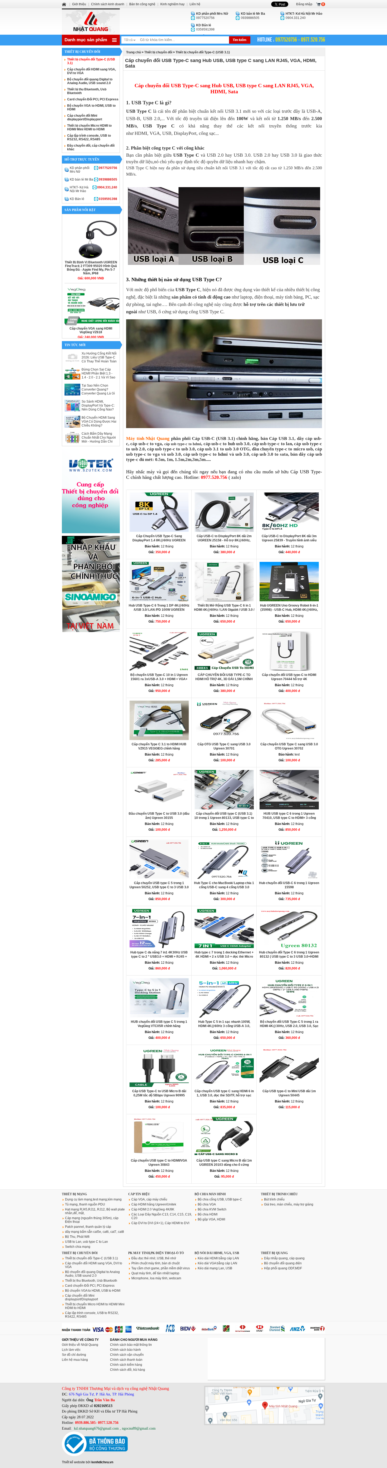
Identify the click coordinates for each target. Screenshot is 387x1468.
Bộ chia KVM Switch (212, 1209)
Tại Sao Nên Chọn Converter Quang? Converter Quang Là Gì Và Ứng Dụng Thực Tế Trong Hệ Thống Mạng (98, 393)
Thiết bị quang (274, 1253)
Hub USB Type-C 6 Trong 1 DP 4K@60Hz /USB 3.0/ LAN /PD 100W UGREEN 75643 (159, 610)
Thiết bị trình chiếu (279, 1194)
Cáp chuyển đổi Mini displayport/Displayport (84, 117)
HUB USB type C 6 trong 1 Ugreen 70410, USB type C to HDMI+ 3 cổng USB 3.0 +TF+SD (289, 818)
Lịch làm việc (71, 1350)
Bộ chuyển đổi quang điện (283, 1263)
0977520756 (212, 16)
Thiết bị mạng (74, 1194)
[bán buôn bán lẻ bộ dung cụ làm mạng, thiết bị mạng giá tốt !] (193, 1332)
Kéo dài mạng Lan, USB (215, 1268)
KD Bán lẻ (93, 199)
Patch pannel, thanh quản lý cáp (88, 1227)
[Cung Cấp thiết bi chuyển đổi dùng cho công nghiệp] (91, 532)
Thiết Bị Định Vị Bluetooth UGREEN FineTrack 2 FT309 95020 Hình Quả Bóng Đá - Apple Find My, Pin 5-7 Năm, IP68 (91, 267)
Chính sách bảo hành (125, 1350)
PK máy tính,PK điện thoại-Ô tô (156, 1253)
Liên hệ (195, 4)
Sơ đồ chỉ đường (74, 1355)
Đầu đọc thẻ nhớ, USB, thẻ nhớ (153, 1258)
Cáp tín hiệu (139, 1194)
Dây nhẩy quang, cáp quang (284, 1258)
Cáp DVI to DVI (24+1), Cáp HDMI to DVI (160, 1223)
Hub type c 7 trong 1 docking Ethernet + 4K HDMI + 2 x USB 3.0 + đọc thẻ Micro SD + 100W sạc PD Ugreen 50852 (224, 957)
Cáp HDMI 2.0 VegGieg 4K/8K (152, 1209)
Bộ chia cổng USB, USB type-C (220, 1199)
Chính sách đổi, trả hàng (127, 1370)
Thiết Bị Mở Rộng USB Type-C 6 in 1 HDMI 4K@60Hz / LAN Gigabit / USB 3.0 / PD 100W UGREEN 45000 (224, 610)
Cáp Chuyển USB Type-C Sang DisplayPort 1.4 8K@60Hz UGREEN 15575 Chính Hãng (159, 540)
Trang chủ (133, 52)
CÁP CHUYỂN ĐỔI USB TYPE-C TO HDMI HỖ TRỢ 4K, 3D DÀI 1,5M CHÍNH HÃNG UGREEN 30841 (224, 679)
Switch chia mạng (77, 1247)
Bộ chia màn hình (210, 1194)
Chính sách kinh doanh (107, 4)
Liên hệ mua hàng (75, 1360)
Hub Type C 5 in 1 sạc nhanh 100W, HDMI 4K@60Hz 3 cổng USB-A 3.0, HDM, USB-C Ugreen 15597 (224, 1026)
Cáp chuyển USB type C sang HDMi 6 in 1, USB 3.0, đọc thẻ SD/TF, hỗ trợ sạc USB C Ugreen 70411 (224, 1095)
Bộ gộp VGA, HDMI (211, 1219)
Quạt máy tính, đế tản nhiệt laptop (155, 1273)
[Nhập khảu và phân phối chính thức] (91, 631)
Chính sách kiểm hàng (126, 1365)
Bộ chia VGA (207, 1204)
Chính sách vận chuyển (127, 1355)
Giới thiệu (79, 4)
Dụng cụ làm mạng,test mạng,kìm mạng (93, 1199)
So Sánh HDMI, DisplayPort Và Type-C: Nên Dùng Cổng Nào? (98, 405)
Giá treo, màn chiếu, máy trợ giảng (288, 1204)
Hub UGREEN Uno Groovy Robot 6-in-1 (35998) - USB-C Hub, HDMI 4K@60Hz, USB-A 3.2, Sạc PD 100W (289, 610)
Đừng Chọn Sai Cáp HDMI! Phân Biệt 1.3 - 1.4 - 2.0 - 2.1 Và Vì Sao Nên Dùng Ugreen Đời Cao (98, 377)
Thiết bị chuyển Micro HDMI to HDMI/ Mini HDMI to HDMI (89, 127)
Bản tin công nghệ (142, 4)
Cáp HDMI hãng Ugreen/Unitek (153, 1204)
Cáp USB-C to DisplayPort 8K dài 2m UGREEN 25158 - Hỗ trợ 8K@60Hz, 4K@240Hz (224, 540)
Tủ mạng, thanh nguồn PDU (85, 1204)
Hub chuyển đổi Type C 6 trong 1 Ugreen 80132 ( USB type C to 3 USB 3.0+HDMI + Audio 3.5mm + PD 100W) (289, 957)
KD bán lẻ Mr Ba (93, 179)
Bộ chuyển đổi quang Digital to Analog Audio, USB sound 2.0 (89, 81)
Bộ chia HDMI (207, 1214)
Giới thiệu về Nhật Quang (80, 1345)
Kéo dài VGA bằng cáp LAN (217, 1263)
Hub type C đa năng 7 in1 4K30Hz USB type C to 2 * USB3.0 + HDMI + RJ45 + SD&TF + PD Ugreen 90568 (159, 957)
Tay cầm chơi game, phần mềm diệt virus (160, 1268)
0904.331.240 (304, 16)
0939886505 (253, 16)
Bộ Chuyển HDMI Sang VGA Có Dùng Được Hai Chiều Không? (99, 421)
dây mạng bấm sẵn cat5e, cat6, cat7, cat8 (94, 1232)
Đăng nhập (304, 4)
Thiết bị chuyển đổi (158, 52)
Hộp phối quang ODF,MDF (283, 1268)
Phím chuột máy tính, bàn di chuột (155, 1263)
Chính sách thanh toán (126, 1360)
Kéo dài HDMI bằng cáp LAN (218, 1258)
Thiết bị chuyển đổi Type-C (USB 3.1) (203, 52)
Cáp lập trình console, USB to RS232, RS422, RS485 (89, 137)
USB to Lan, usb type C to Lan (86, 1242)
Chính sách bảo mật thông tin (131, 1345)
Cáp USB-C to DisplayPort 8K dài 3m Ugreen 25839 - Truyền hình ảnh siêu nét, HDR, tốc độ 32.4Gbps (289, 540)
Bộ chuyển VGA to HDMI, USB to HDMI (92, 1290)
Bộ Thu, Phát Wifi (77, 1237)
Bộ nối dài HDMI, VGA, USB (217, 1253)
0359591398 (205, 27)
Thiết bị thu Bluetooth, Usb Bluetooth (91, 1280)
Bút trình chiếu (274, 1199)
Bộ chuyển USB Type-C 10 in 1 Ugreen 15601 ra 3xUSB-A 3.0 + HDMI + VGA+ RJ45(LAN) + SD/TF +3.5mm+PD (159, 679)
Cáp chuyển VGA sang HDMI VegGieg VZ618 (91, 330)
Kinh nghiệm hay (172, 4)
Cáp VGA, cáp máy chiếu (149, 1199)
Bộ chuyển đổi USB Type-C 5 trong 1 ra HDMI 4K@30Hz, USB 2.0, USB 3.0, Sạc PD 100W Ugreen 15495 (289, 1026)
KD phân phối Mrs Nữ (93, 169)
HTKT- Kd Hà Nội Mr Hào (93, 189)
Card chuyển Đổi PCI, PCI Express (92, 99)
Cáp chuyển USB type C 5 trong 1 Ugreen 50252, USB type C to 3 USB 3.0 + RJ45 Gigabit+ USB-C (159, 887)
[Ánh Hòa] (64, 4)
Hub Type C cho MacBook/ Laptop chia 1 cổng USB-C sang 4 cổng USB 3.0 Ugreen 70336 (224, 887)
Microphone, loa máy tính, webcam (156, 1278)
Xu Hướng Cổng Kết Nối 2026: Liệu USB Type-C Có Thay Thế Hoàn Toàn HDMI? (99, 359)
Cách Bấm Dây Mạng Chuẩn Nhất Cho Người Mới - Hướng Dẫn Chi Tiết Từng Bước (99, 439)
